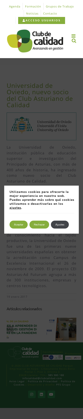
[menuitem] (41, 20)
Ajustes (59, 224)
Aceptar (18, 224)
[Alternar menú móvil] (73, 36)
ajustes (15, 208)
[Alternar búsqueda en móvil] (74, 40)
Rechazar (39, 224)
